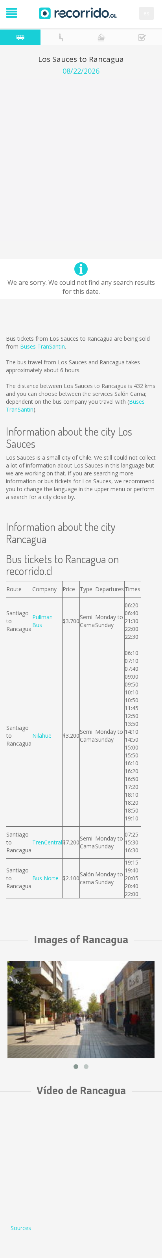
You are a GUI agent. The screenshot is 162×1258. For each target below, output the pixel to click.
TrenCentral (47, 842)
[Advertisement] (81, 160)
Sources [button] (21, 1228)
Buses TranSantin (42, 346)
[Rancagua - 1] (81, 1009)
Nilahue (42, 735)
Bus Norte (45, 878)
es (146, 13)
